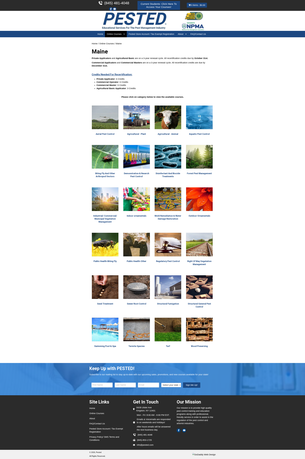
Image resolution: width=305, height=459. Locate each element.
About (92, 418)
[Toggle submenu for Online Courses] (124, 34)
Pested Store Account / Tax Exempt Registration (106, 430)
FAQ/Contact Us (97, 423)
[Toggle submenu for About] (186, 34)
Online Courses (106, 43)
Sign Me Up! (192, 385)
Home (94, 43)
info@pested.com (145, 445)
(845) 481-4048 (145, 435)
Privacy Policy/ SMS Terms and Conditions (104, 438)
